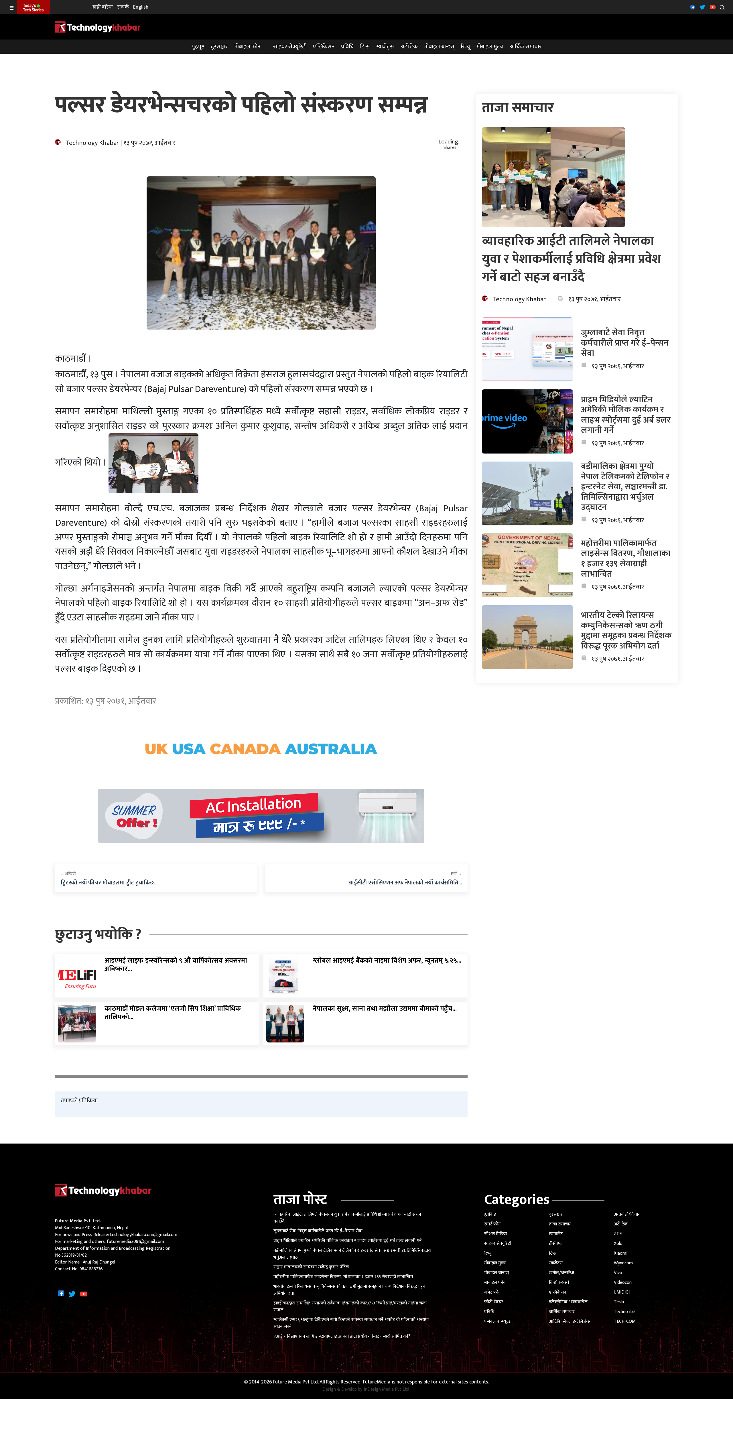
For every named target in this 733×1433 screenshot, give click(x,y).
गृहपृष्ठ (198, 47)
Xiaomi (620, 1253)
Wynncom (623, 1263)
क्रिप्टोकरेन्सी (559, 1282)
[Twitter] (701, 7)
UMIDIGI (622, 1292)
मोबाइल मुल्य (489, 47)
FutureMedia (376, 1382)
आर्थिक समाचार (525, 47)
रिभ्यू (465, 47)
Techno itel (624, 1312)
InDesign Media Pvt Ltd (386, 1389)
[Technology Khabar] (98, 27)
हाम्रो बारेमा (102, 7)
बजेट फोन (492, 1292)
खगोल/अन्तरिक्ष (561, 1273)
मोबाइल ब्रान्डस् (439, 47)
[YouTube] (712, 7)
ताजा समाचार (560, 1224)
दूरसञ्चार (219, 47)
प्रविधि (347, 47)
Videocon (623, 1282)
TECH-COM (625, 1321)
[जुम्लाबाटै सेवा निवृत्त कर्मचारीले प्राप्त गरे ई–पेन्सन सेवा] (527, 349)
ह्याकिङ (490, 1214)
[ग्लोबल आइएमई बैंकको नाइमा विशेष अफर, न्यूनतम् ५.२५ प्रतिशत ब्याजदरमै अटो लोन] (285, 975)
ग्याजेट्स (385, 47)
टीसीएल (555, 1243)
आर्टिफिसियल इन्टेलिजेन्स (570, 1321)
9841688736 (91, 1269)
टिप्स (365, 47)
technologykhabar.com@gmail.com (143, 1235)
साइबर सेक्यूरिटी (290, 47)
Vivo (618, 1273)
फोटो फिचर (493, 1302)
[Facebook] (692, 7)
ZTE (618, 1234)
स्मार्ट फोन (492, 1224)
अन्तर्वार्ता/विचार (627, 1214)
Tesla (619, 1302)
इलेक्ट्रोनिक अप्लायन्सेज (568, 1302)
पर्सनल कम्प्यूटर (497, 1321)
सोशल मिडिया (495, 1234)
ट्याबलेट (556, 1234)
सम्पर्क (123, 7)
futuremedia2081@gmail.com (135, 1241)
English (140, 7)
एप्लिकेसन (324, 47)
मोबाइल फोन (247, 47)
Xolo (618, 1243)
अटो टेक (409, 47)
